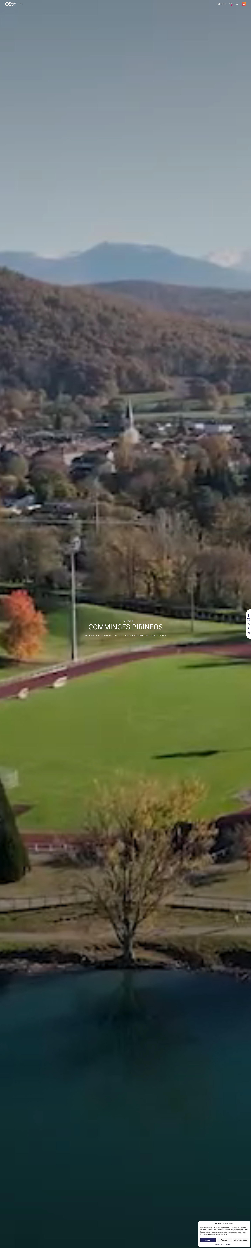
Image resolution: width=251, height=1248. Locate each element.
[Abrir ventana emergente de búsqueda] (237, 4)
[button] (247, 1223)
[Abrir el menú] (244, 4)
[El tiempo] (248, 624)
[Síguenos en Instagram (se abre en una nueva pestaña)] (248, 620)
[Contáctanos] (248, 632)
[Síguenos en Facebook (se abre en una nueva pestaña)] (248, 615)
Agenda (223, 4)
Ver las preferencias (240, 1240)
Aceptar (208, 1240)
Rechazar (224, 1240)
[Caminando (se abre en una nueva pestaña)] (248, 628)
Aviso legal (217, 1244)
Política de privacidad (227, 1244)
